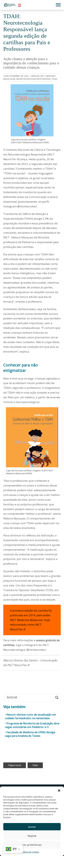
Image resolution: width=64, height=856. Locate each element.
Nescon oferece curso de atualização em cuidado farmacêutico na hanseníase (30, 716)
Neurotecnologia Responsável (33, 78)
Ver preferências (32, 844)
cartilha (35, 75)
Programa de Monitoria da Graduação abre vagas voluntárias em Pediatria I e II (32, 725)
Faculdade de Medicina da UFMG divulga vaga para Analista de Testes (30, 734)
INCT (43, 75)
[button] (59, 790)
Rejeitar (32, 835)
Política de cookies (30, 852)
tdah (54, 78)
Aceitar (32, 826)
